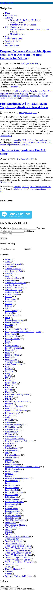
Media (7, 418)
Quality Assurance (12, 499)
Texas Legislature (12, 539)
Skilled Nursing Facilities (15, 520)
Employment (10, 334)
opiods (18, 98)
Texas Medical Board (14, 541)
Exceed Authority (12, 345)
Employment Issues (13, 336)
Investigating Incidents (14, 406)
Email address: (6, 228)
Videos (8, 574)
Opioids (8, 460)
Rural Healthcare (12, 513)
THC (28, 145)
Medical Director (12, 427)
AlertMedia (9, 273)
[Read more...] (15, 87)
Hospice (8, 387)
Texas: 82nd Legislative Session (18, 553)
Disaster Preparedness (14, 320)
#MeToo (8, 259)
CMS (7, 308)
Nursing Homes (11, 448)
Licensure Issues (12, 413)
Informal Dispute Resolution (16, 401)
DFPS (7, 317)
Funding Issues (11, 359)
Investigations (10, 408)
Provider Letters (11, 494)
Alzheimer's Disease (13, 278)
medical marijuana (44, 142)
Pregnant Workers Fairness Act (17, 478)
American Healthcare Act (15, 283)
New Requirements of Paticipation (19, 441)
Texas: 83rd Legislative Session (18, 555)
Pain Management (12, 464)
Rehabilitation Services (14, 501)
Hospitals (9, 392)
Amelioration (10, 280)
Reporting (24, 93)
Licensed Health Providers (16, 411)
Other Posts (47, 91)
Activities (9, 266)
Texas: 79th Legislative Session (18, 546)
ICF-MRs (9, 397)
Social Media (10, 522)
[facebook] (8, 208)
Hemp (7, 373)
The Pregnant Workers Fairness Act (19, 562)
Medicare (9, 434)
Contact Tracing (11, 310)
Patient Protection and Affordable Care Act (22, 467)
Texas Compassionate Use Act (12, 145)
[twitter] (14, 208)
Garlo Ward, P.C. (7, 3)
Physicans (4, 93)
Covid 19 (9, 313)
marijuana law (35, 96)
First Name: (41, 228)
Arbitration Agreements (14, 287)
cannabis (41, 93)
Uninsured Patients (12, 569)
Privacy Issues (11, 485)
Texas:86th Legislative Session (17, 560)
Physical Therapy (12, 471)
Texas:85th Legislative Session (17, 557)
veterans (26, 98)
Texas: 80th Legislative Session (18, 548)
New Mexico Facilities (14, 439)
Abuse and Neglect (13, 264)
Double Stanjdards (12, 322)
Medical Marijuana (12, 429)
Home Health (10, 383)
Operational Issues (12, 455)
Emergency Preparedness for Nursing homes (23, 331)
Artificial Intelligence (13, 290)
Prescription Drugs (12, 481)
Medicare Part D (12, 436)
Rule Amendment (12, 511)
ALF (7, 276)
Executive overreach (13, 348)
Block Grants (10, 299)
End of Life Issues (12, 338)
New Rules (9, 443)
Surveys (8, 529)
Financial (9, 350)
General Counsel (12, 362)
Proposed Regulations (14, 492)
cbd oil (23, 142)
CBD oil (25, 140)
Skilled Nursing (11, 518)
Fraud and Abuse (12, 355)
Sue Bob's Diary (12, 527)
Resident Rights (11, 508)
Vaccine (8, 571)
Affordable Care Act (13, 271)
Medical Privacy (11, 432)
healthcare (15, 96)
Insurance (9, 404)
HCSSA (8, 369)
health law (18, 91)
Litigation (9, 415)
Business (8, 301)
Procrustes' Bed (11, 490)
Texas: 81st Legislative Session (17, 550)
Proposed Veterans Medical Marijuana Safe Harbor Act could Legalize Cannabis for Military (25, 55)
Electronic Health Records (15, 329)
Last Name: (29, 231)
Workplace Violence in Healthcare (19, 576)
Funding (8, 357)
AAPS (8, 262)
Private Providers (12, 487)
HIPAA (8, 378)
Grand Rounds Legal (13, 364)
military (12, 98)
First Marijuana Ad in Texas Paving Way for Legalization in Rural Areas (24, 105)
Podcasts (8, 476)
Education (9, 324)
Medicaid (9, 420)
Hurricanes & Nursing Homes (17, 394)
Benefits (8, 297)
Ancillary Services (12, 285)
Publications (14, 93)
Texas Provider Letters (14, 543)
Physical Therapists (13, 469)
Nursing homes (11, 450)
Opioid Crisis (10, 457)
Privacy (8, 483)
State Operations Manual (15, 525)
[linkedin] (20, 208)
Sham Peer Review (13, 515)
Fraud (7, 352)
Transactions (10, 564)
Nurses (8, 446)
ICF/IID (8, 399)
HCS (7, 366)
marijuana (25, 96)
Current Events (11, 315)
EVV (7, 343)
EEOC (8, 327)
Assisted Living (11, 292)
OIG (7, 453)
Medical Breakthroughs (32, 91)
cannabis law (5, 96)
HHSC (8, 376)
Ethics (7, 341)
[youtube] (26, 208)
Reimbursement (11, 504)
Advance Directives (13, 269)
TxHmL (8, 567)
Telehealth (9, 534)
